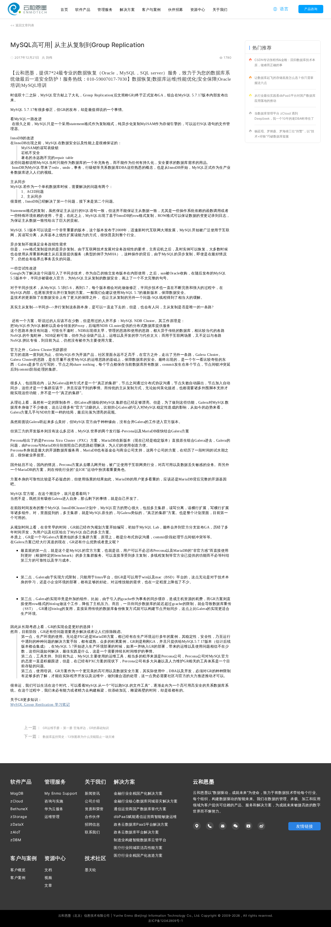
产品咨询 (310, 9)
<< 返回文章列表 (22, 25)
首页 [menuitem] (64, 9)
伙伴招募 (175, 9)
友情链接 (304, 826)
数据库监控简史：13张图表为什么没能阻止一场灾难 (79, 737)
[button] (280, 9)
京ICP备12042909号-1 (165, 921)
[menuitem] (83, 9)
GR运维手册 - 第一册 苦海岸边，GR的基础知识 (76, 728)
